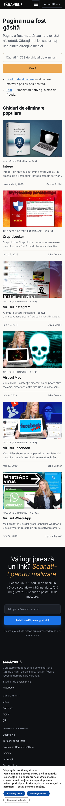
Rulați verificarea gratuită (32, 620)
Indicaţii (7, 752)
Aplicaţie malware (15, 301)
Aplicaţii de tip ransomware (22, 231)
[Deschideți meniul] (36, 4)
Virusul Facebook (16, 448)
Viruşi (33, 161)
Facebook (8, 687)
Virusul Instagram (16, 307)
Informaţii (8, 759)
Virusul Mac (12, 377)
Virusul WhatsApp (17, 518)
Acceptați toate (14, 793)
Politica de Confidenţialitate (18, 747)
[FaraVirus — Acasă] (13, 4)
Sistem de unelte (14, 161)
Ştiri (9, 90)
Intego (8, 166)
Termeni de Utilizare (14, 740)
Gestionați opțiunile (16, 800)
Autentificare (52, 4)
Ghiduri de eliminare (20, 79)
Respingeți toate (38, 793)
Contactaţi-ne (10, 765)
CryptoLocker (13, 236)
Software (8, 708)
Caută (32, 68)
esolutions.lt (24, 681)
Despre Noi (9, 734)
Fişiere (6, 714)
